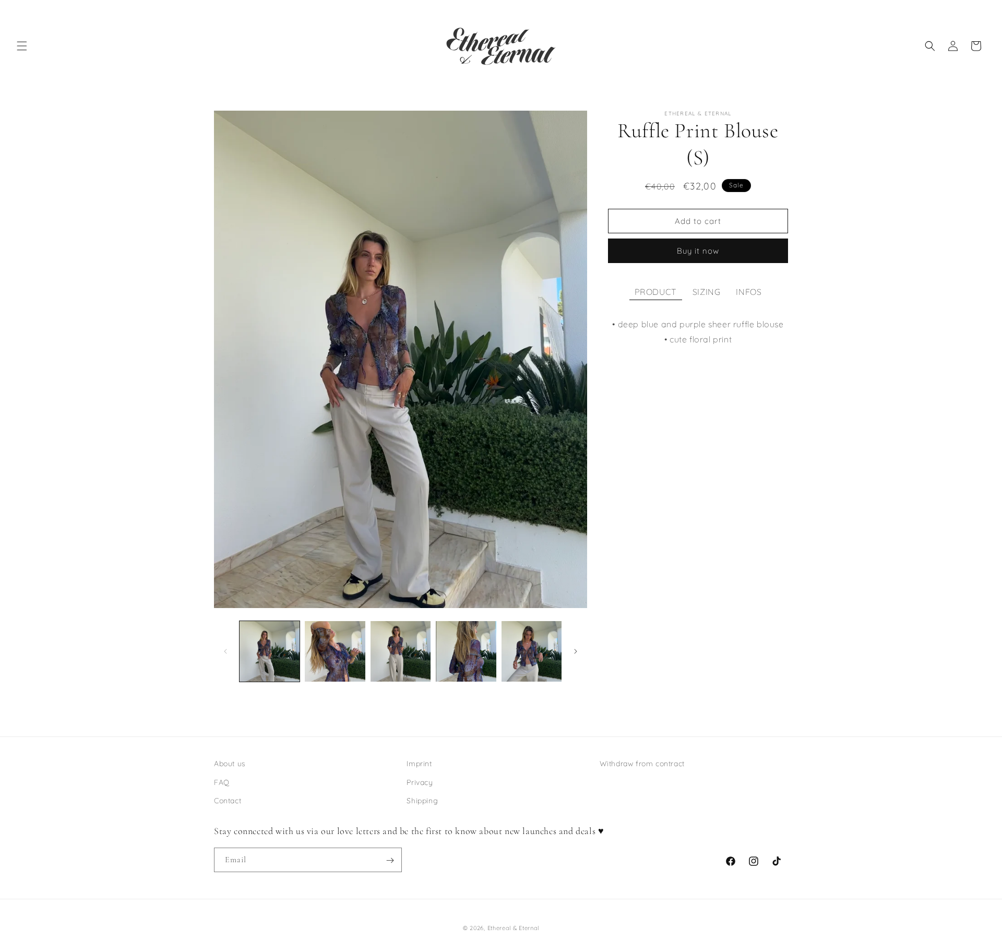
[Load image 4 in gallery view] (466, 651)
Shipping (422, 800)
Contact (227, 800)
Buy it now (698, 251)
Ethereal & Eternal (513, 928)
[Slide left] (225, 651)
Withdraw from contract (642, 763)
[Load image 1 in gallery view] (270, 651)
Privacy (420, 782)
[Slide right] (575, 651)
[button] (21, 45)
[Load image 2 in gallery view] (335, 651)
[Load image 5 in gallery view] (532, 651)
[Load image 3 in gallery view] (401, 651)
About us (230, 763)
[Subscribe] (389, 860)
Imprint (419, 763)
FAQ (222, 782)
